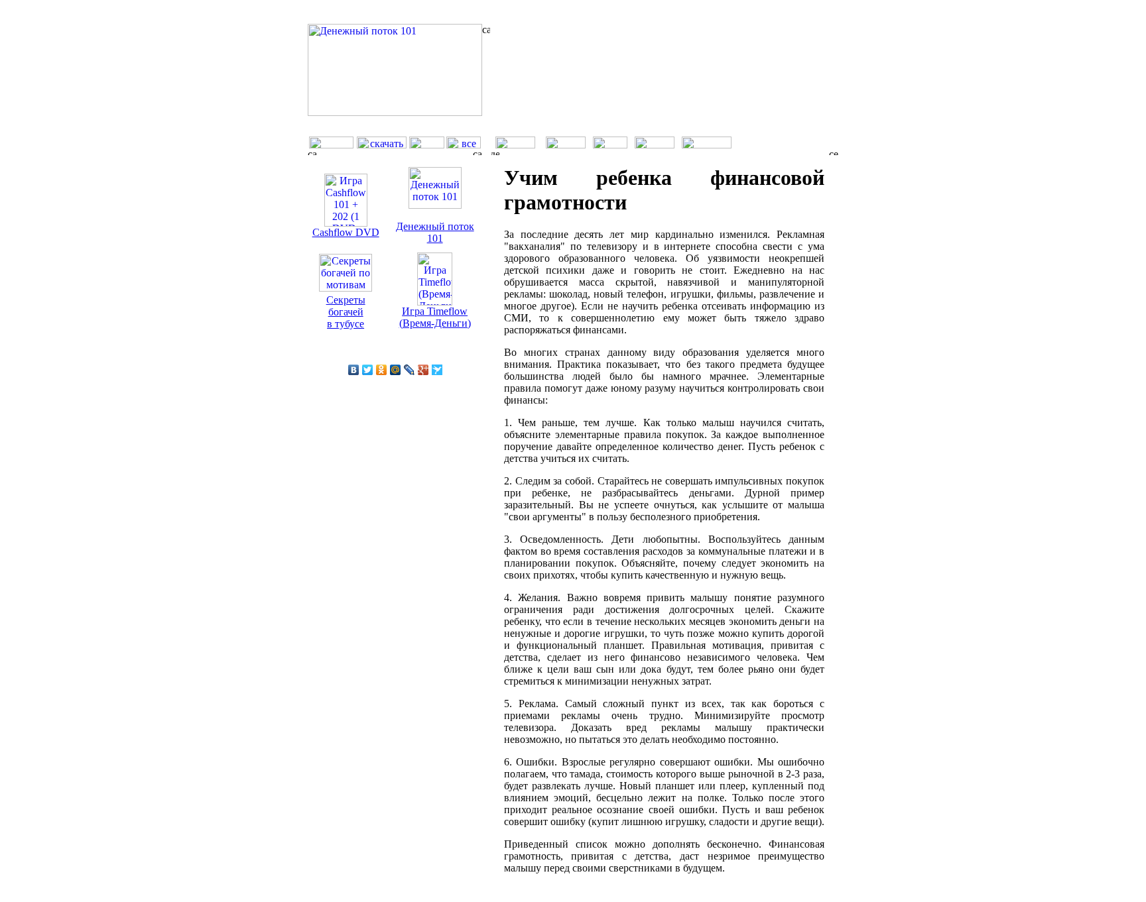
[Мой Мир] (396, 369)
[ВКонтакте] (354, 369)
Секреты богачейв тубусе (345, 311)
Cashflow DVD (345, 232)
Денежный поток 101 (435, 232)
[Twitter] (368, 369)
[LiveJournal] (409, 369)
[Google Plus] (423, 369)
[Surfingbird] (437, 369)
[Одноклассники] (382, 369)
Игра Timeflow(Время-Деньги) (435, 317)
